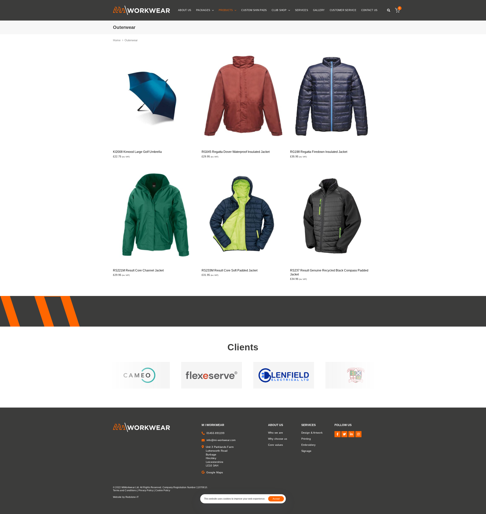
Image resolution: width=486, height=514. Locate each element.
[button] (387, 10)
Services (301, 10)
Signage (306, 450)
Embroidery (308, 444)
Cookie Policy (162, 490)
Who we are (275, 432)
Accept (276, 498)
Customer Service (343, 10)
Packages (203, 10)
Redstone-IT (132, 497)
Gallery (319, 10)
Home (117, 40)
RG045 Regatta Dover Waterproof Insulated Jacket (236, 151)
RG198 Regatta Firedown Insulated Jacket (318, 151)
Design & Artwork (312, 432)
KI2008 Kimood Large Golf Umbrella (137, 151)
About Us (184, 10)
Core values (275, 444)
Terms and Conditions (124, 490)
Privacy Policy (145, 490)
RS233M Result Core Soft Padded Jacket (229, 270)
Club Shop (279, 10)
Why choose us (277, 438)
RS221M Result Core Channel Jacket (138, 270)
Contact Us (369, 10)
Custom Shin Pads (254, 10)
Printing (306, 438)
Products (226, 10)
